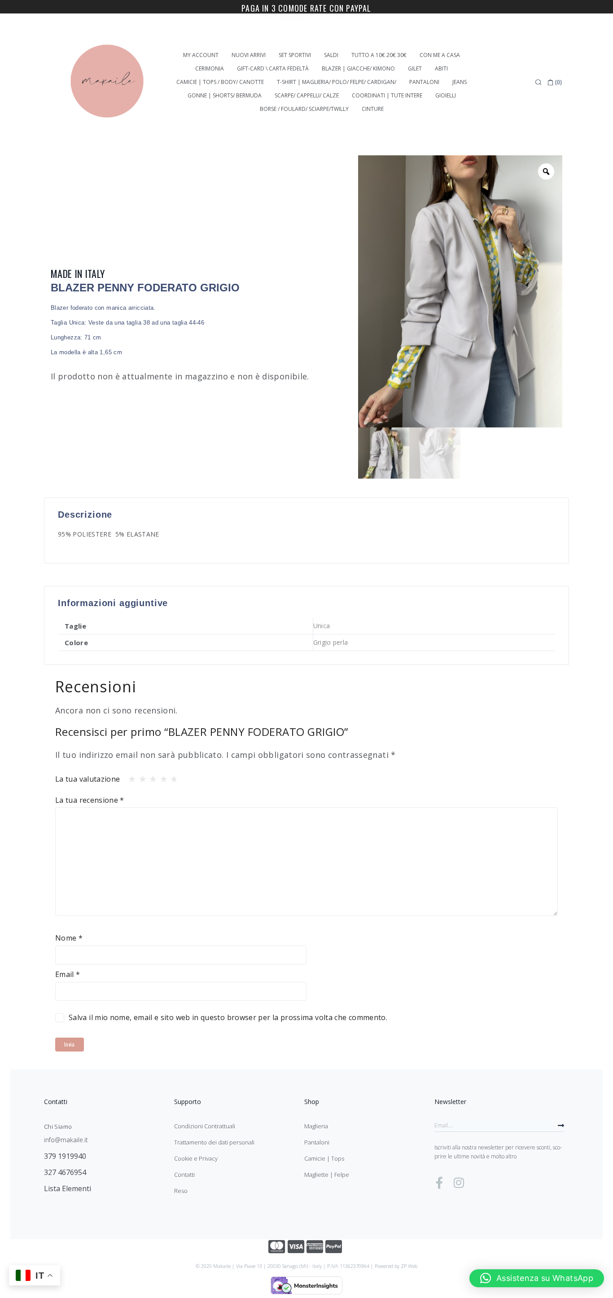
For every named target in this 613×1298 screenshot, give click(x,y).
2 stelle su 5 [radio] (140, 776)
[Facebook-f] (439, 1182)
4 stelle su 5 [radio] (161, 776)
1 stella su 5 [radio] (129, 776)
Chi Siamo (58, 1126)
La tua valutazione (87, 779)
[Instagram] (458, 1182)
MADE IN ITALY (78, 273)
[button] (536, 1278)
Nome (69, 938)
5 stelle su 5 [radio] (171, 776)
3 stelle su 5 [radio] (150, 776)
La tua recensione (89, 800)
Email (67, 974)
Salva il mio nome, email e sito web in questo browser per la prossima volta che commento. (228, 1017)
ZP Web (409, 1266)
